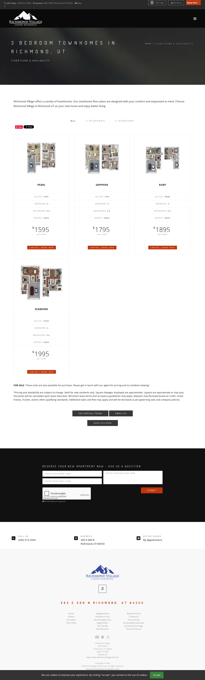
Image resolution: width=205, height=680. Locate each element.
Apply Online (102, 622)
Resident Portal (133, 613)
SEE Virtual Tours (90, 413)
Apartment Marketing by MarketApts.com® (102, 669)
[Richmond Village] (102, 572)
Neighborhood (102, 613)
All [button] (73, 120)
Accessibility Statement (133, 622)
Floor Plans (71, 622)
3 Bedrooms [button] (95, 120)
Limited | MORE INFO (41, 247)
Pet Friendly (102, 625)
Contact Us (134, 616)
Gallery (71, 616)
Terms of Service (133, 629)
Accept (156, 674)
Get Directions (102, 629)
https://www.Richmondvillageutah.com (102, 657)
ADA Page (159, 2)
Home (148, 44)
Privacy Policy (134, 619)
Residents (177, 2)
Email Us (121, 413)
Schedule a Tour (102, 616)
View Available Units (102, 619)
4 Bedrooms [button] (124, 120)
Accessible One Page (133, 625)
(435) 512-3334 (103, 423)
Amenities (71, 619)
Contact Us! (102, 654)
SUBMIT (151, 490)
